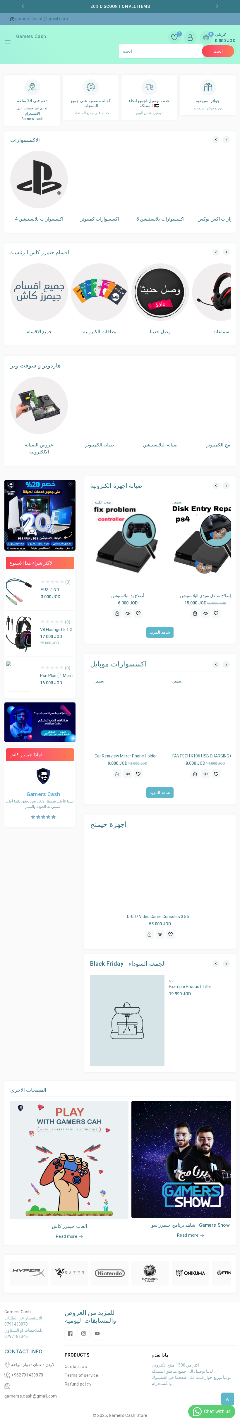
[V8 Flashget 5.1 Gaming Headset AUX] (18, 633)
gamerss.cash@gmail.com (30, 1396)
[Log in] (190, 37)
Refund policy (78, 1384)
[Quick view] (127, 613)
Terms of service (81, 1375)
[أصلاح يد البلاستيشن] (127, 543)
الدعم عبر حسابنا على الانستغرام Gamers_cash (32, 113)
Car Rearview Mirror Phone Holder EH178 (132, 756)
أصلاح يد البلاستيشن (127, 595)
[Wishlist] (138, 613)
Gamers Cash (122, 1415)
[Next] (226, 139)
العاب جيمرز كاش (69, 1226)
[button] (10, 42)
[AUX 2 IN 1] (19, 590)
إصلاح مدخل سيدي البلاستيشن (205, 595)
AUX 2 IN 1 (50, 589)
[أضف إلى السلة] (117, 613)
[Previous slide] (22, 6)
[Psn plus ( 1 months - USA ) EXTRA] (18, 676)
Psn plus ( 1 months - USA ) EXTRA (72, 675)
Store (142, 1415)
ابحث (218, 51)
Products (77, 1355)
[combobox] (161, 51)
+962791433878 (27, 1375)
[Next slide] (217, 6)
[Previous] (216, 139)
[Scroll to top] (227, 1399)
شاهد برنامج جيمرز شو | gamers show (190, 1225)
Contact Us (76, 1366)
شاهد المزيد (160, 632)
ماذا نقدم (160, 1355)
